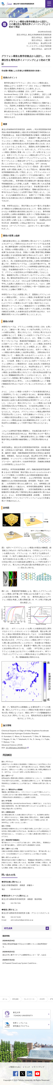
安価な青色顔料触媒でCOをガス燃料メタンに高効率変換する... (24, 945)
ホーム (5, 999)
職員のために (15, 1067)
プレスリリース (29, 999)
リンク (27, 1067)
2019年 (42, 999)
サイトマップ (38, 1067)
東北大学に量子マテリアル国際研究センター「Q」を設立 (24, 955)
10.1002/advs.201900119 (16, 748)
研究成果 (8, 928)
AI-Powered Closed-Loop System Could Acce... (20, 963)
